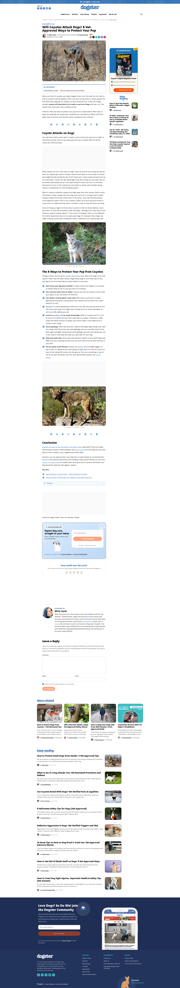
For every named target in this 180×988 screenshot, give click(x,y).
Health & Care (65, 14)
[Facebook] (38, 8)
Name (44, 676)
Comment (45, 655)
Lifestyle (94, 14)
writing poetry (87, 621)
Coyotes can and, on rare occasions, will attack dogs (61, 447)
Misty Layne (52, 35)
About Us (106, 961)
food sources (80, 450)
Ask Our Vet (113, 14)
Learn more (113, 20)
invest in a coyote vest (50, 462)
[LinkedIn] (102, 37)
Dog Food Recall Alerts (89, 974)
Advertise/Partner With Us (112, 963)
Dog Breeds (103, 14)
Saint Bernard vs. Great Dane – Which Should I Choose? (66, 474)
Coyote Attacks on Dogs (51, 90)
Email (77, 676)
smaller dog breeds (73, 276)
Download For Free (125, 90)
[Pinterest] (50, 8)
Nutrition (75, 14)
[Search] (141, 14)
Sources (49, 483)
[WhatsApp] (96, 37)
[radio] (66, 572)
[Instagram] (41, 8)
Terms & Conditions (66, 554)
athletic (80, 347)
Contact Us (107, 958)
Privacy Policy (66, 940)
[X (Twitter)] (44, 8)
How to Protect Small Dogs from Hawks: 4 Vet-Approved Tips (69, 477)
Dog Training (84, 14)
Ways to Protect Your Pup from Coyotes (72, 90)
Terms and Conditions (131, 961)
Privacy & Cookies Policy (80, 554)
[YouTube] (47, 8)
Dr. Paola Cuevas (82, 35)
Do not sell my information (133, 963)
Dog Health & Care (48, 24)
